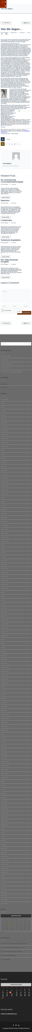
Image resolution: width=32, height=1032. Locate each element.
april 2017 (3, 840)
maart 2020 (3, 702)
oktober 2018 (4, 769)
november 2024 (5, 482)
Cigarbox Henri (12, 121)
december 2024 (5, 478)
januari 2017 (4, 852)
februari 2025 (4, 470)
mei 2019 (3, 742)
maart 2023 (3, 560)
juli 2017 (3, 828)
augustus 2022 (4, 588)
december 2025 (5, 430)
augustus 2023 (4, 541)
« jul (2, 932)
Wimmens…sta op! (5, 368)
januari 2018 (4, 805)
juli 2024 (3, 497)
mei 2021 (3, 647)
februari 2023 (4, 564)
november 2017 (5, 813)
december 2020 (5, 667)
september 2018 (5, 773)
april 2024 (3, 509)
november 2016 (5, 860)
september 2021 (5, 631)
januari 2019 (4, 757)
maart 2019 (3, 750)
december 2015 (5, 903)
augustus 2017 (4, 824)
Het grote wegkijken (5, 356)
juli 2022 (3, 592)
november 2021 (5, 623)
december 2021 (5, 620)
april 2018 (3, 793)
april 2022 (3, 604)
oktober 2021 (4, 627)
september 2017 (5, 821)
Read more (5, 197)
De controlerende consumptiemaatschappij (12, 181)
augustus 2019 (4, 730)
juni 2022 (3, 596)
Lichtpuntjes (6, 220)
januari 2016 (4, 899)
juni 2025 (3, 454)
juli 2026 (3, 403)
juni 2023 (3, 549)
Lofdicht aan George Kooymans (19, 943)
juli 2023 (3, 545)
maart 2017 (3, 844)
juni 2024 (3, 501)
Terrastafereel (4, 360)
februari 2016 (4, 895)
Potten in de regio (18, 951)
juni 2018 (3, 785)
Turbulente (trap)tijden (11, 240)
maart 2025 (3, 466)
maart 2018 (3, 797)
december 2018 (5, 761)
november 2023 (5, 529)
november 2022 (5, 576)
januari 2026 (4, 426)
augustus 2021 (4, 635)
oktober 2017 (4, 817)
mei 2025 (3, 458)
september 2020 (5, 679)
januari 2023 (4, 568)
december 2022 (5, 572)
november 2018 (5, 765)
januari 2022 (4, 616)
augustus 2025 (4, 446)
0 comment (22, 32)
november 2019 (5, 718)
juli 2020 (3, 687)
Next (25, 22)
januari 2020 (4, 710)
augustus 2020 (4, 683)
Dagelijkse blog (4, 384)
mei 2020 (3, 694)
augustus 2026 (4, 399)
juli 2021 (3, 639)
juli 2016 (3, 876)
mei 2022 (3, 600)
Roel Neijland (5, 32)
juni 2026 (3, 407)
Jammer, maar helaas (6, 364)
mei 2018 (3, 789)
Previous (7, 22)
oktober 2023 (4, 533)
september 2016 (5, 868)
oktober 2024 (4, 486)
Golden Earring (12, 955)
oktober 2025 (4, 438)
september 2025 (5, 442)
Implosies (5, 200)
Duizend (8, 959)
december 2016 (5, 856)
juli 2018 (3, 781)
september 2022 (5, 584)
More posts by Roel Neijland (11, 166)
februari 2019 (4, 754)
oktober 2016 (4, 864)
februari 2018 (4, 801)
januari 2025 (4, 474)
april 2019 (3, 746)
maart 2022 (3, 608)
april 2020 (3, 698)
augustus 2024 (4, 493)
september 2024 (5, 490)
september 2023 (5, 537)
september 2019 (5, 726)
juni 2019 (3, 738)
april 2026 (3, 415)
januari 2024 (4, 521)
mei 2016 (3, 884)
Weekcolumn (14, 32)
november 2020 (5, 671)
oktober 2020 (4, 675)
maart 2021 (3, 655)
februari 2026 (4, 423)
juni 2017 (3, 832)
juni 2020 (3, 690)
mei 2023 (3, 553)
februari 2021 (4, 659)
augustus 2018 (4, 777)
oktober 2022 (4, 580)
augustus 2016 (4, 872)
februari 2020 (4, 706)
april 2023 (3, 556)
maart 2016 (3, 891)
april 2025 (3, 462)
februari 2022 (4, 612)
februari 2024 (4, 517)
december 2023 (5, 525)
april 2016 (3, 887)
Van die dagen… (11, 29)
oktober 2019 (4, 722)
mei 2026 (3, 411)
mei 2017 (3, 836)
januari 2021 (4, 663)
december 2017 (5, 809)
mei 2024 (3, 505)
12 (10, 924)
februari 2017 (4, 848)
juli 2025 (3, 450)
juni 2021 (3, 643)
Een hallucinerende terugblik (9, 261)
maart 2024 (3, 513)
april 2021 (3, 651)
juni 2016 (3, 880)
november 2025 (5, 434)
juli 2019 (3, 734)
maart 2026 (3, 419)
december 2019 (5, 714)
